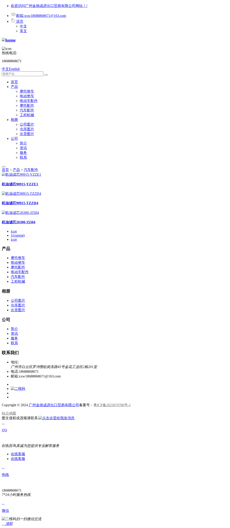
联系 (23, 157)
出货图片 (27, 134)
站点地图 (9, 413)
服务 (23, 153)
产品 (14, 87)
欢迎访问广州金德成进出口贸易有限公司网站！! (49, 6)
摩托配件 (27, 105)
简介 (23, 143)
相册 (14, 120)
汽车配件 (27, 110)
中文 (23, 26)
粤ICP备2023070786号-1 (112, 405)
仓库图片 (27, 129)
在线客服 (18, 454)
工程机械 (27, 115)
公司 (14, 138)
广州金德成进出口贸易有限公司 (54, 405)
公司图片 (27, 124)
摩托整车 (27, 91)
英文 (23, 31)
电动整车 (27, 96)
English (14, 69)
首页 (14, 82)
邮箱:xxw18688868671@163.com (41, 16)
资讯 (23, 148)
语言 (19, 21)
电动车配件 (29, 101)
